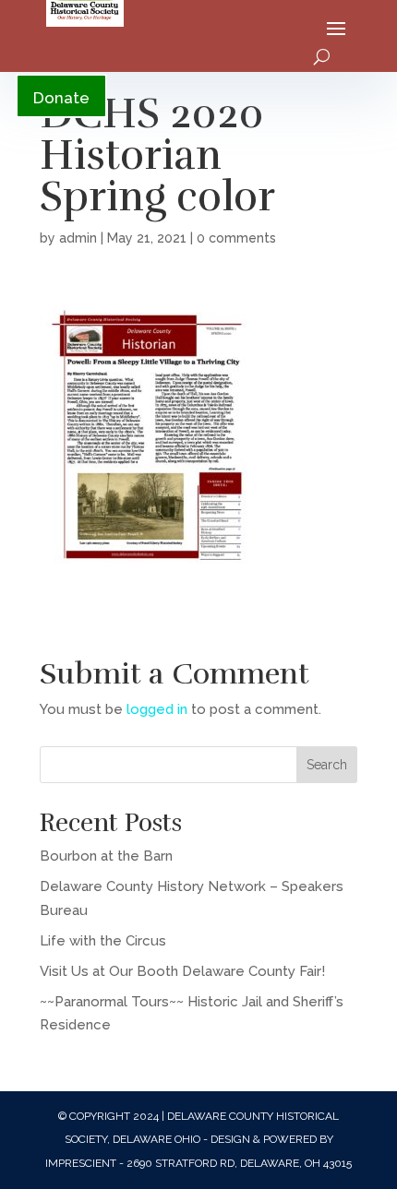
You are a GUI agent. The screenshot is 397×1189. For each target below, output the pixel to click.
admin (78, 238)
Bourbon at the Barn (106, 856)
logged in (156, 709)
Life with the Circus (103, 941)
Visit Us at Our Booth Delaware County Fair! (182, 971)
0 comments (236, 238)
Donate (61, 98)
